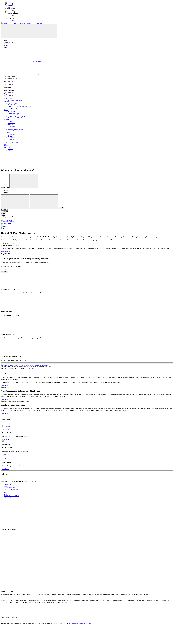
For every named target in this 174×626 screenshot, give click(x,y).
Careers (6, 145)
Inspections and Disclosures (16, 114)
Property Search (9, 98)
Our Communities (13, 142)
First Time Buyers (13, 105)
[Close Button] (15, 201)
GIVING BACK (9, 494)
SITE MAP (7, 497)
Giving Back (11, 137)
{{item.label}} (12, 10)
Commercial (11, 123)
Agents (10, 136)
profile (6, 45)
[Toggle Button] (29, 31)
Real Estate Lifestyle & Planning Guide (19, 106)
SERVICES (7, 492)
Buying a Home (12, 103)
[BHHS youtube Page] (18, 586)
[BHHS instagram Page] (18, 572)
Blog (5, 144)
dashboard (11, 5)
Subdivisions (11, 126)
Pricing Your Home (13, 113)
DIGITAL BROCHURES (11, 496)
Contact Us (7, 147)
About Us (7, 132)
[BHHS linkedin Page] (18, 559)
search (3, 213)
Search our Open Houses (15, 100)
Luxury (10, 128)
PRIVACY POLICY (10, 486)
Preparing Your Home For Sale (17, 116)
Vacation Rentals (13, 131)
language (10, 150)
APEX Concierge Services (15, 129)
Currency (10, 149)
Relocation (11, 124)
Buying (6, 101)
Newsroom (11, 139)
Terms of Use (30, 368)
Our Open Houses (13, 108)
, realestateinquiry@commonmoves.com (79, 623)
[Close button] (23, 181)
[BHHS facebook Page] (18, 545)
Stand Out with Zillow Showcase (17, 118)
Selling (6, 110)
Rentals (10, 121)
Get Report (4, 271)
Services (6, 119)
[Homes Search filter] (44, 201)
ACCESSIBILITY (9, 488)
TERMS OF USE (9, 484)
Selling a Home (12, 111)
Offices (10, 141)
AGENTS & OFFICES (11, 489)
